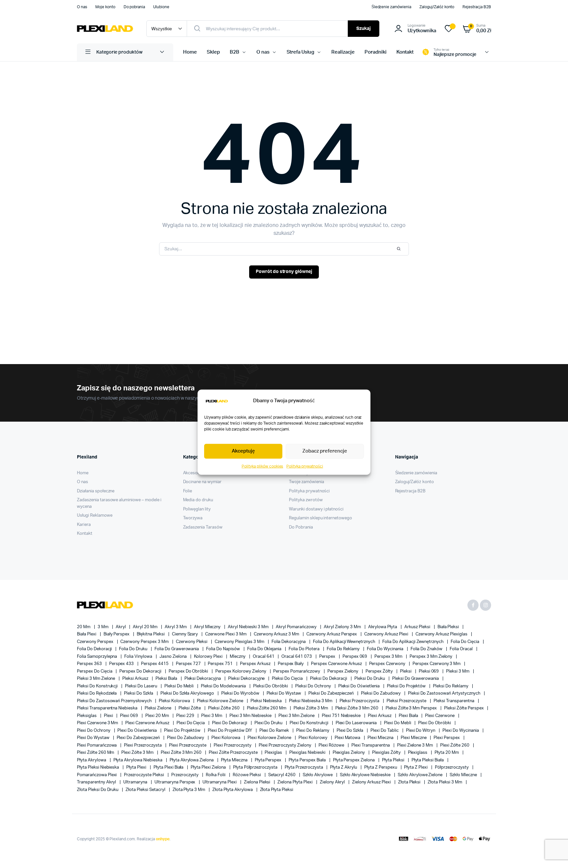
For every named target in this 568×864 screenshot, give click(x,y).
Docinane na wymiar (202, 482)
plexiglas (274, 753)
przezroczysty (185, 775)
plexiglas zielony (349, 753)
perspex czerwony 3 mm (437, 664)
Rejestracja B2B (476, 7)
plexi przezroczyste (188, 745)
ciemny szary (185, 634)
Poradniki (376, 52)
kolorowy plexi (209, 656)
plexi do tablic (385, 730)
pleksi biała (166, 679)
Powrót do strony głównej (284, 271)
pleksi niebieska (266, 701)
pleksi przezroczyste (407, 701)
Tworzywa (193, 518)
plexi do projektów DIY (230, 730)
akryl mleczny (208, 627)
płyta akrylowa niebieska (138, 760)
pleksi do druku (370, 679)
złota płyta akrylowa (232, 790)
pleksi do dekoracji (329, 679)
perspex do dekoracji (140, 671)
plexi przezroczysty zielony (285, 745)
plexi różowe (332, 745)
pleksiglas (87, 716)
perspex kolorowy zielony (241, 671)
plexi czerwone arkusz (147, 723)
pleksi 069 (429, 671)
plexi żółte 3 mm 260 (181, 753)
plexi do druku (269, 723)
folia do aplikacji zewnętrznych (413, 642)
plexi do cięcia (191, 723)
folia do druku (133, 649)
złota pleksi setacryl (146, 790)
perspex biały (291, 664)
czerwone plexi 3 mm (226, 634)
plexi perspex (447, 738)
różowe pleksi (247, 775)
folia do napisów (223, 649)
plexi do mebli (398, 723)
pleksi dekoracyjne (247, 679)
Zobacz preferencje (324, 451)
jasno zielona (173, 656)
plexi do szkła (351, 730)
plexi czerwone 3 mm (98, 723)
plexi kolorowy (313, 738)
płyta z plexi (416, 767)
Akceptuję (243, 451)
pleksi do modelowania (224, 686)
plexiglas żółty (387, 753)
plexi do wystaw (93, 738)
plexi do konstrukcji (309, 723)
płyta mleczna (234, 760)
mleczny (238, 656)
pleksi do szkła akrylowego (187, 693)
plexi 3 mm (212, 716)
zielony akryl (333, 782)
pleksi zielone (158, 708)
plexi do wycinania (461, 730)
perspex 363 (90, 664)
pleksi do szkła (139, 693)
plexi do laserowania (357, 723)
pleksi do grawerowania (416, 679)
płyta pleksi (393, 760)
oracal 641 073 (297, 656)
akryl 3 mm (176, 627)
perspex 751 (221, 664)
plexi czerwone (440, 716)
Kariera (84, 525)
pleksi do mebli (179, 686)
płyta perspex (269, 760)
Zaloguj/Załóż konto (436, 7)
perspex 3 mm (388, 656)
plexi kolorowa (226, 738)
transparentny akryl (97, 782)
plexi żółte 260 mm (96, 753)
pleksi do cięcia (288, 679)
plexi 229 (185, 716)
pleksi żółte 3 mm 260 (357, 708)
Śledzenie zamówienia (391, 7)
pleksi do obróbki (271, 686)
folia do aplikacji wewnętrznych (344, 642)
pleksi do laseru (141, 686)
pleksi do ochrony (313, 686)
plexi (109, 716)
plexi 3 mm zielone (296, 716)
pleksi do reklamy (451, 686)
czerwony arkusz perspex (332, 634)
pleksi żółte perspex (464, 708)
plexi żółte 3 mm (137, 753)
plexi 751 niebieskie (342, 716)
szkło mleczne (464, 775)
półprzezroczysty (452, 767)
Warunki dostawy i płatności (316, 509)
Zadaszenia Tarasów (203, 527)
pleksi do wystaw (284, 693)
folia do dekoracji (95, 649)
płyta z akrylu (344, 767)
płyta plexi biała (169, 767)
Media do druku (198, 500)
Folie (187, 491)
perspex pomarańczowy (297, 671)
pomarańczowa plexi (97, 775)
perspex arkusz (256, 664)
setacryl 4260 (282, 775)
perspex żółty (380, 671)
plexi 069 (129, 716)
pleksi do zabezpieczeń (331, 693)
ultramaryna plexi (219, 782)
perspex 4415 (155, 664)
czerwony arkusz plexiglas (441, 634)
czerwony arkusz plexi (386, 634)
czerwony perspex (95, 642)
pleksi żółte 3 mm (311, 708)
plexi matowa (348, 738)
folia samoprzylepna (97, 656)
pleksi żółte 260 (224, 708)
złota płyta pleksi (276, 790)
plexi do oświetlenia (137, 730)
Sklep (213, 52)
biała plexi (87, 634)
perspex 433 (122, 664)
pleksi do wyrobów (240, 693)
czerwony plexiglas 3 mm (240, 642)
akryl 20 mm (145, 627)
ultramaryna (135, 782)
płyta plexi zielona (208, 767)
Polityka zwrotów (306, 500)
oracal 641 (264, 656)
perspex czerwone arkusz (337, 664)
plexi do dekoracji (230, 723)
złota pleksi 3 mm (445, 782)
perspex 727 (189, 664)
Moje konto (105, 7)
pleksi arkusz (135, 679)
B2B (234, 52)
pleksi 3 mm (458, 671)
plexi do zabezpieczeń (139, 738)
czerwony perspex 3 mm (144, 642)
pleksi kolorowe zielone (220, 701)
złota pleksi (410, 782)
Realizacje (343, 52)
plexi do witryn (421, 730)
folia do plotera (304, 649)
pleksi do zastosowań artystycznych (444, 693)
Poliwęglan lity (197, 509)
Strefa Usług (301, 52)
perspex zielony (343, 671)
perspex (327, 656)
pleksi (406, 671)
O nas (82, 7)
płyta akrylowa (92, 760)
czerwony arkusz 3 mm (277, 634)
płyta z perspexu (381, 767)
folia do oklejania (264, 649)
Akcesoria (193, 473)
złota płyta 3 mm (189, 790)
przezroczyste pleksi (144, 775)
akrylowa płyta (383, 627)
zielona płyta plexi (295, 782)
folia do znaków (427, 649)
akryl (121, 627)
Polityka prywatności (304, 466)
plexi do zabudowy (186, 738)
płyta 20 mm (447, 753)
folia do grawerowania (177, 649)
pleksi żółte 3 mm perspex (412, 708)
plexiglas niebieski (307, 753)
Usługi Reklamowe (94, 515)
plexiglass (418, 753)
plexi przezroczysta (143, 745)
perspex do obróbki (189, 671)
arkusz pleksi (417, 627)
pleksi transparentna (454, 701)
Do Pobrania (301, 527)
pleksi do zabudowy (381, 693)
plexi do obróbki (435, 723)
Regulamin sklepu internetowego (320, 518)
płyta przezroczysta (304, 767)
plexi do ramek (274, 730)
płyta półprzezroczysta (255, 767)
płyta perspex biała (307, 760)
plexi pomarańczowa (97, 745)
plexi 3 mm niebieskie (250, 716)
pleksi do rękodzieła (97, 693)
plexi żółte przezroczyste (233, 753)
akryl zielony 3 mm (343, 627)
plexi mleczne (414, 738)
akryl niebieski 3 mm (248, 627)
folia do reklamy (344, 649)
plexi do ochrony (94, 730)
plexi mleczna (380, 738)
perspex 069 (355, 656)
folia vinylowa (138, 656)
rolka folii (216, 775)
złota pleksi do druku (98, 790)
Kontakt (405, 52)
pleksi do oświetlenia (359, 686)
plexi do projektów (182, 730)
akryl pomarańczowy (297, 627)
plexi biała (409, 716)
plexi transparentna (370, 745)
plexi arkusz (380, 716)
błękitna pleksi (151, 634)
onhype (163, 839)
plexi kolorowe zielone (270, 738)
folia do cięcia (465, 642)
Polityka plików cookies (262, 466)
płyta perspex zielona (354, 760)
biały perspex (117, 634)
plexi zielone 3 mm (415, 745)
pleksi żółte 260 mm (267, 708)
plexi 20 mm (157, 716)
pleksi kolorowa (175, 701)
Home (190, 52)
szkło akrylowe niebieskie (365, 775)
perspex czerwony (388, 664)
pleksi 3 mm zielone (96, 679)
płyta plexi (136, 767)
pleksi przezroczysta (360, 701)
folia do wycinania (385, 649)
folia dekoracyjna (289, 642)
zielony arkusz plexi (371, 782)
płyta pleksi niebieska (98, 767)
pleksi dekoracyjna (203, 679)
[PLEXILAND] (105, 28)
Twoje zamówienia (306, 482)
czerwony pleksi (192, 642)
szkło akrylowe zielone (420, 775)
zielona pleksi (258, 782)
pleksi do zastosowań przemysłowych (115, 701)
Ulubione (161, 7)
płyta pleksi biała (428, 760)
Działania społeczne (95, 491)
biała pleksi (449, 627)
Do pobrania (134, 7)
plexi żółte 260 (455, 745)
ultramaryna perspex (175, 782)
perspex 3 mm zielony (431, 656)
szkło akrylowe (318, 775)
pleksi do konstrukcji (98, 686)
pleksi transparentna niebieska (107, 708)
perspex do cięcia (95, 671)
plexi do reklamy (313, 730)
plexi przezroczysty (233, 745)
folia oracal (462, 649)
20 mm (84, 627)
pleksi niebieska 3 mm (311, 701)
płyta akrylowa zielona (192, 760)
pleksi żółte (190, 708)
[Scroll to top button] (553, 849)
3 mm (103, 627)
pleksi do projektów (407, 686)
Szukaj (363, 28)
